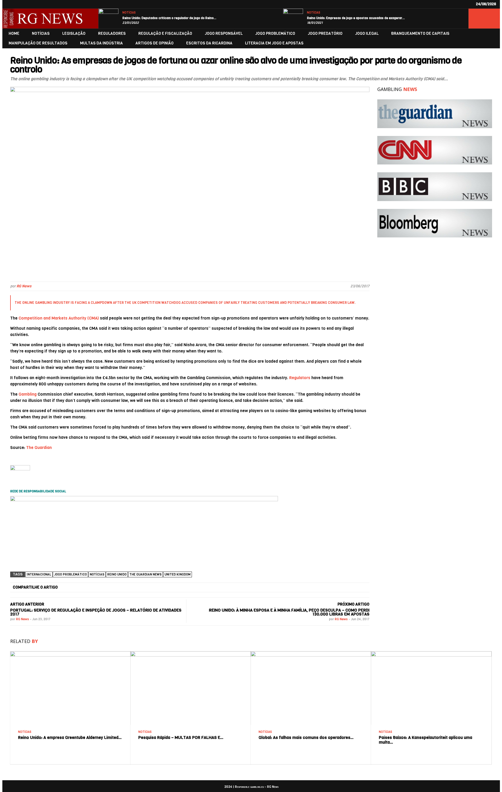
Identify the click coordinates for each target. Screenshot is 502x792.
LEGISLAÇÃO (73, 34)
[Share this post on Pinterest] (264, 587)
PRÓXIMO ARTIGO (353, 604)
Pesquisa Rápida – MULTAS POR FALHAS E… (181, 737)
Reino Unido (117, 574)
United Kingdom (177, 574)
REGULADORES (112, 34)
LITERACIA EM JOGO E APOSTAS (274, 43)
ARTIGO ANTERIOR (27, 604)
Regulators (299, 377)
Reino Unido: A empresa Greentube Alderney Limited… (70, 737)
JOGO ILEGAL (367, 34)
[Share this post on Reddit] (326, 587)
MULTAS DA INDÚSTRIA (101, 43)
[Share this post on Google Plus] (202, 587)
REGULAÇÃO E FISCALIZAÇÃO (165, 34)
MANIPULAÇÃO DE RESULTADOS (38, 43)
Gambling (28, 394)
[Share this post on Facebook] (79, 587)
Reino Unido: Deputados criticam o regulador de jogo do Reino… (169, 18)
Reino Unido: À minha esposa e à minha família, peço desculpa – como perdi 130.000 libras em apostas (289, 612)
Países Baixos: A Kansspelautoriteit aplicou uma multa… (425, 740)
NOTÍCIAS (129, 13)
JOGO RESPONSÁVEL (224, 34)
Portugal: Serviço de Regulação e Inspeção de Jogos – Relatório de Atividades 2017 (95, 612)
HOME (14, 34)
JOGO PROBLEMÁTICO (275, 34)
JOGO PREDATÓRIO (325, 34)
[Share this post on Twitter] (140, 587)
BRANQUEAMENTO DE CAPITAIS (420, 34)
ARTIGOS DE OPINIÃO (154, 43)
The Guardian (39, 447)
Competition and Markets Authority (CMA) (59, 318)
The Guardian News (145, 574)
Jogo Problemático (70, 574)
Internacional (39, 574)
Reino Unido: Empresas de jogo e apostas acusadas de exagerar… (356, 18)
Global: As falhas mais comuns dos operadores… (306, 737)
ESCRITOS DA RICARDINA (209, 43)
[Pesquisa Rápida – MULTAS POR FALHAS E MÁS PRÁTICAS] (190, 653)
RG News (23, 286)
